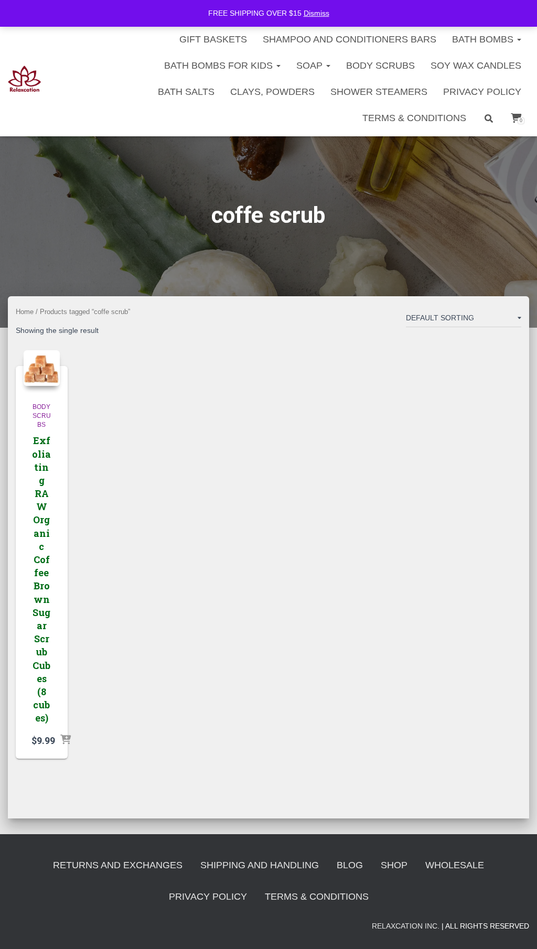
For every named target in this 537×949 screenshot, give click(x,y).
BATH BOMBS (484, 39)
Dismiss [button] (316, 13)
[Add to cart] (65, 740)
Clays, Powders (272, 92)
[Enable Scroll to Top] (516, 928)
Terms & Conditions (414, 118)
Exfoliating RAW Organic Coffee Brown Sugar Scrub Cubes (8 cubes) (41, 579)
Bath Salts (186, 92)
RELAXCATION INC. (405, 926)
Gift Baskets (213, 39)
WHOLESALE (454, 865)
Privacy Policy (482, 92)
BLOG (350, 865)
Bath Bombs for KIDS (219, 65)
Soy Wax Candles (476, 65)
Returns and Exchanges (117, 865)
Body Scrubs (380, 65)
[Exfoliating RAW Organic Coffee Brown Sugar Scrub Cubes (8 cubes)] (42, 368)
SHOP (394, 865)
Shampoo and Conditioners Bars (349, 39)
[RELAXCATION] (24, 79)
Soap (310, 65)
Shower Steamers (378, 92)
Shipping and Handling (259, 865)
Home (25, 312)
